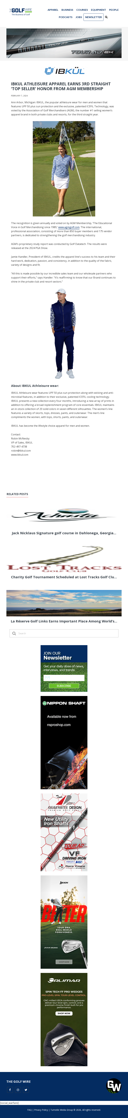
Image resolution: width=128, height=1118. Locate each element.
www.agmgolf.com (68, 227)
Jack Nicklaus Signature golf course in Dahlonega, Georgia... (64, 533)
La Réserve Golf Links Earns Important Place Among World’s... (64, 621)
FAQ (29, 1109)
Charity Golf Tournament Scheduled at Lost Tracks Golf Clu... (64, 577)
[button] (106, 17)
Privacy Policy (41, 1109)
